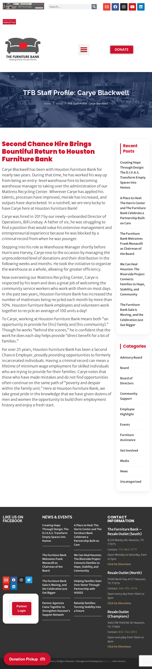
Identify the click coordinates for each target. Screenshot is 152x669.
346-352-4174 (128, 588)
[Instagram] (124, 7)
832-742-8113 (128, 632)
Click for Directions (119, 564)
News (124, 471)
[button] (83, 49)
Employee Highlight (127, 411)
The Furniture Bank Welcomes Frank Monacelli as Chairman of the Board (131, 244)
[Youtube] (132, 7)
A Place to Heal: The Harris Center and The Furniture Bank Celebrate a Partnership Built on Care (133, 210)
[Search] (94, 6)
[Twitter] (29, 580)
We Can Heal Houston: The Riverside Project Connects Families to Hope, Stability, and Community (132, 279)
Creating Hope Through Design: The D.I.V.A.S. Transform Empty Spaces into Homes (133, 175)
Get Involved (129, 450)
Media (59, 103)
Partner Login (21, 608)
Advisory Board (131, 357)
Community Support (128, 396)
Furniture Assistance (128, 437)
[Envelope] (106, 7)
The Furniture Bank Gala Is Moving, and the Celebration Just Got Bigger (131, 315)
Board (124, 368)
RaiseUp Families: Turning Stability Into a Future (87, 607)
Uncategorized (130, 481)
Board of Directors (127, 380)
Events (125, 424)
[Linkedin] (141, 7)
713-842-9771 (128, 549)
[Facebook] (115, 7)
